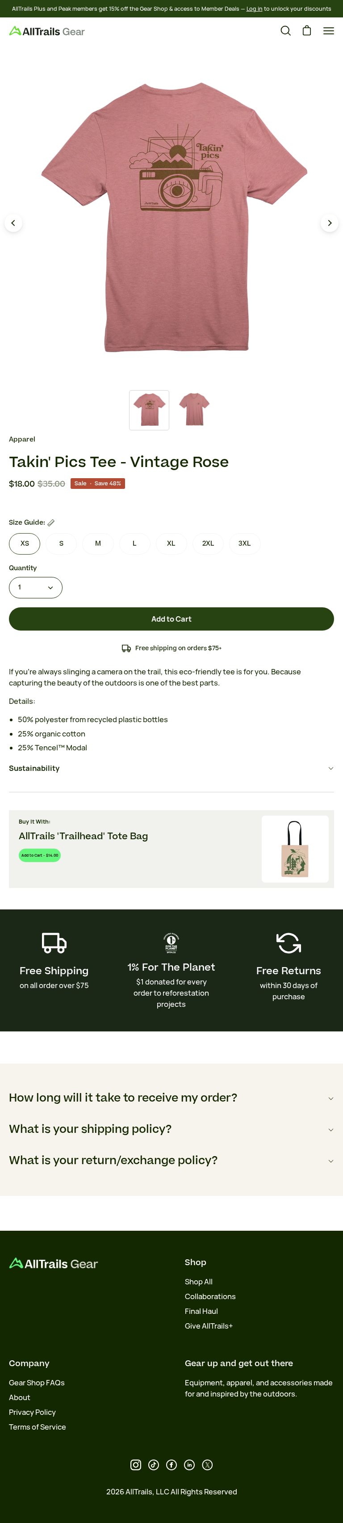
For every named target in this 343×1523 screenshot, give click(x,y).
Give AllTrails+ (209, 1326)
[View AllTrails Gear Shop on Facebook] (171, 1465)
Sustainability (34, 768)
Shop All (199, 1282)
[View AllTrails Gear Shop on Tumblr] (189, 1465)
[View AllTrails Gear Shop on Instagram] (135, 1465)
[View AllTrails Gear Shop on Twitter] (207, 1465)
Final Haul (201, 1311)
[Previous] (13, 223)
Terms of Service (37, 1427)
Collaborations (210, 1296)
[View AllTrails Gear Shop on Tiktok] (153, 1465)
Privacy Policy (32, 1412)
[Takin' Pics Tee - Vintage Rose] (149, 410)
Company (29, 1363)
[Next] (330, 223)
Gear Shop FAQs (37, 1383)
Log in (255, 9)
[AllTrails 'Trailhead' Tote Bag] (295, 849)
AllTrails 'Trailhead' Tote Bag (83, 836)
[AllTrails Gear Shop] (47, 30)
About (19, 1397)
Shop (195, 1262)
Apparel (22, 439)
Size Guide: (27, 522)
